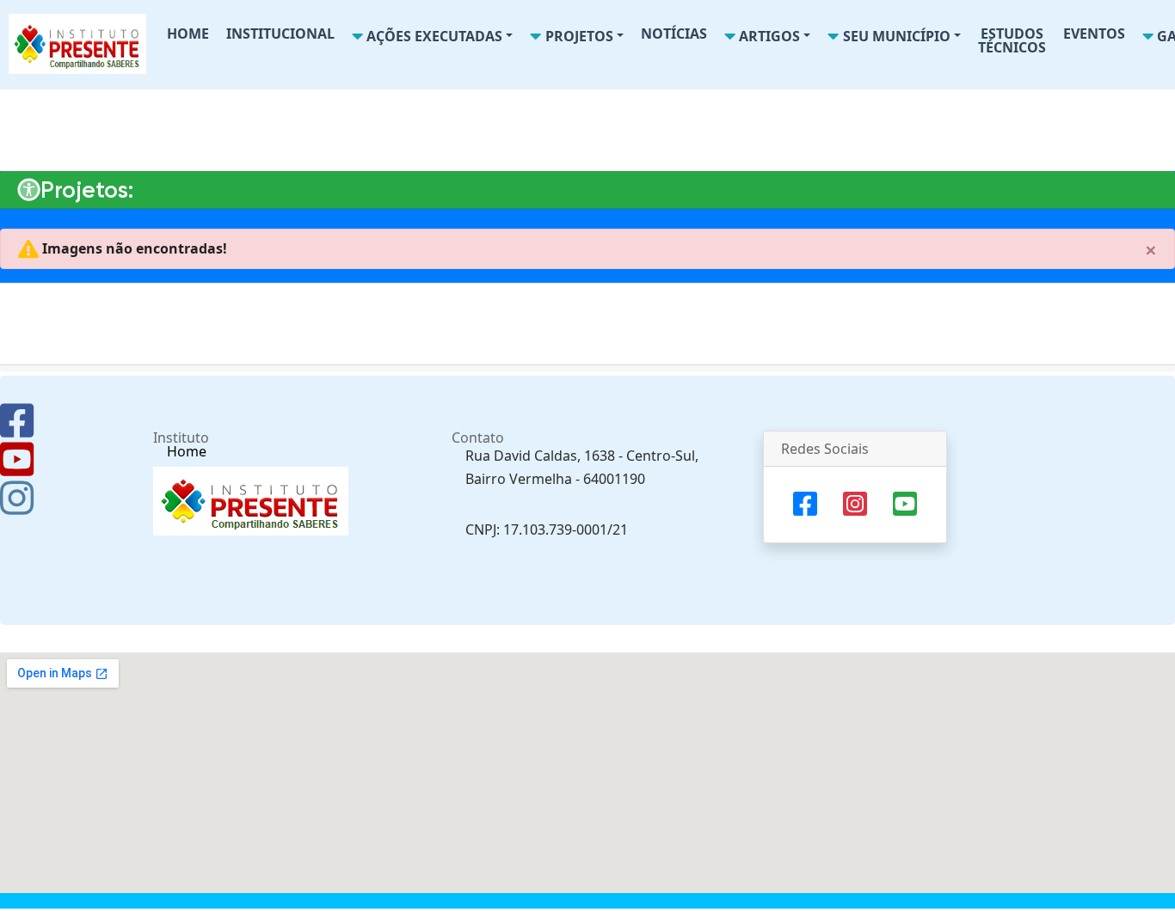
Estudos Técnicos (1012, 40)
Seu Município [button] (895, 36)
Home (188, 33)
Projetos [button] (577, 36)
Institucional (280, 33)
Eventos (1094, 33)
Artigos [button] (767, 36)
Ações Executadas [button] (432, 36)
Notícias (674, 33)
